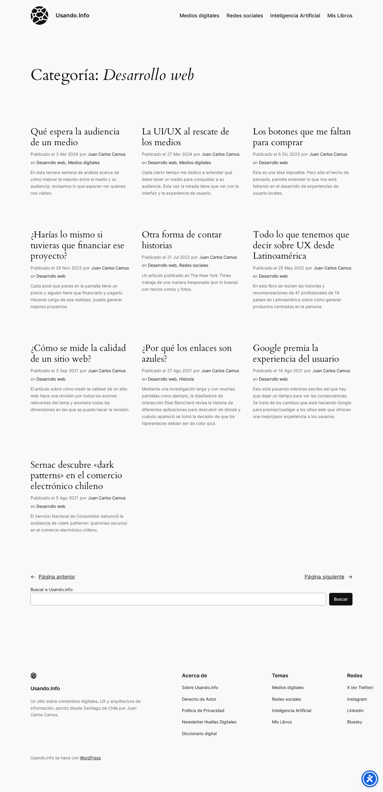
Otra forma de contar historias (182, 240)
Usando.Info (72, 15)
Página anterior (53, 577)
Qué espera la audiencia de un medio (75, 137)
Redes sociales (193, 265)
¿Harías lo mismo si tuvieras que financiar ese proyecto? (77, 246)
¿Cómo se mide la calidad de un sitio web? (78, 353)
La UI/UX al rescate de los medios (186, 137)
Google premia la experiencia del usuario (296, 353)
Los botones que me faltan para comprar (302, 137)
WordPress (90, 757)
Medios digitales (84, 162)
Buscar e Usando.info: (52, 589)
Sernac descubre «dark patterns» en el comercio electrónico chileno (76, 476)
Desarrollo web (51, 162)
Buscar (341, 599)
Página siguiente (328, 577)
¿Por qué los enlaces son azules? (187, 353)
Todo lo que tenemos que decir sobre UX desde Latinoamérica (301, 246)
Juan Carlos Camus (106, 154)
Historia (186, 378)
